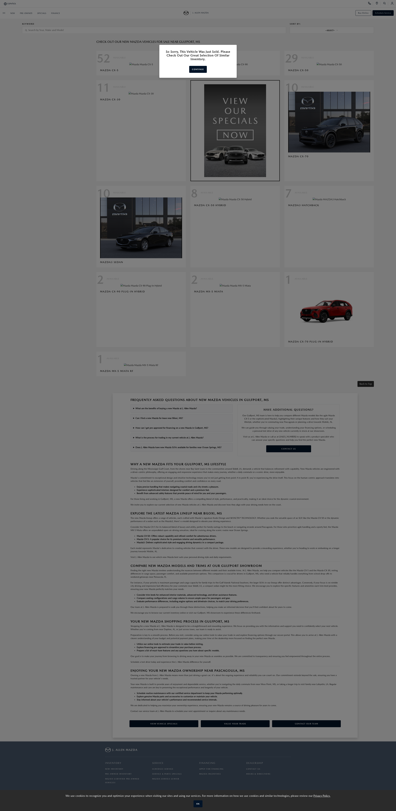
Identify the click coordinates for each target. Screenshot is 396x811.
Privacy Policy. (321, 795)
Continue (198, 69)
